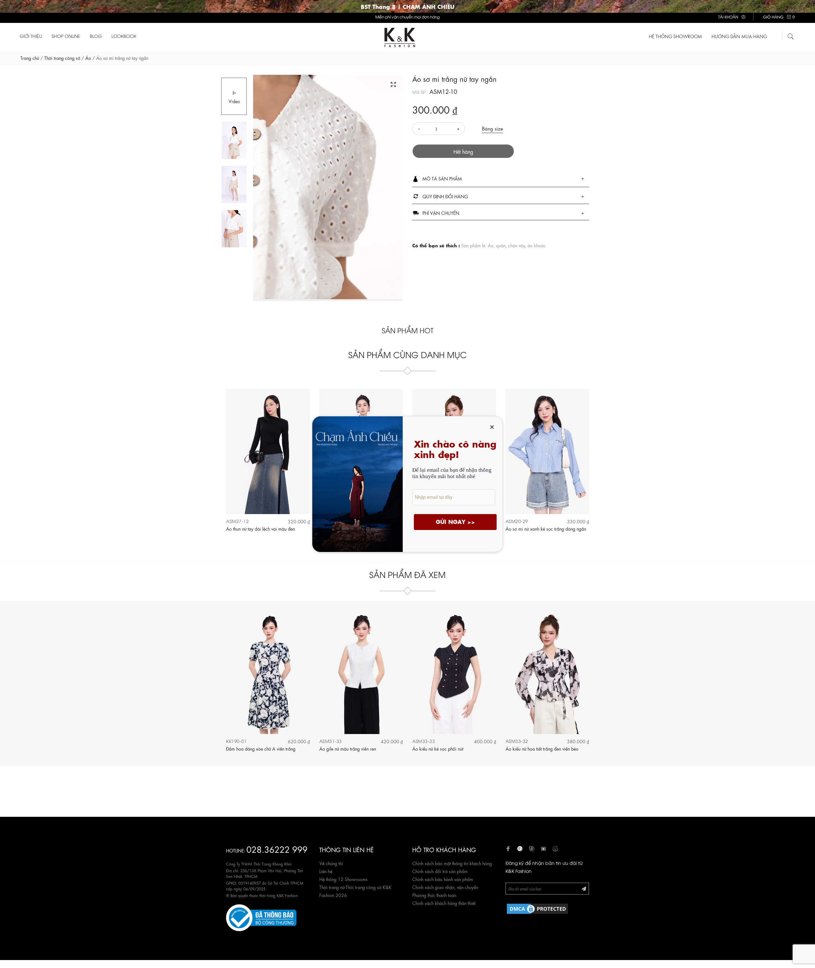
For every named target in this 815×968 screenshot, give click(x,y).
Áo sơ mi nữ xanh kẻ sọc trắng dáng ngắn (546, 528)
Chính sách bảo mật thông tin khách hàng (452, 863)
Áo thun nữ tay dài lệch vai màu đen (260, 528)
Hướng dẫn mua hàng (739, 36)
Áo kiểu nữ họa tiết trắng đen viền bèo (542, 748)
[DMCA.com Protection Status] (537, 907)
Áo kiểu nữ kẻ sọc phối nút (437, 748)
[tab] (500, 179)
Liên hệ (325, 871)
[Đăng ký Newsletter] (584, 888)
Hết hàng (463, 151)
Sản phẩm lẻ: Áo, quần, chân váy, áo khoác (503, 245)
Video (234, 101)
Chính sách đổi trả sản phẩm (440, 871)
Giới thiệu (31, 36)
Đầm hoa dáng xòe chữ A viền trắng (260, 748)
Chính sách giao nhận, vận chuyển (445, 887)
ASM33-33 (423, 741)
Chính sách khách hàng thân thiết (443, 903)
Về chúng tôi (331, 863)
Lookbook (123, 36)
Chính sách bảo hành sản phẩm (442, 879)
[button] (500, 179)
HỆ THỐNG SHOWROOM (675, 36)
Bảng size (492, 128)
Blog (96, 36)
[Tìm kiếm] (791, 35)
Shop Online (66, 36)
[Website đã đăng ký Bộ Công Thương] (261, 916)
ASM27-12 (237, 521)
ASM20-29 (517, 521)
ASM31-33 (330, 741)
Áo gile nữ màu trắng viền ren (347, 748)
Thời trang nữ (331, 887)
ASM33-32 (517, 741)
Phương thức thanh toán (434, 895)
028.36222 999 (277, 849)
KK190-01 (236, 741)
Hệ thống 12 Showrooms (343, 879)
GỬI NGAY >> (455, 521)
